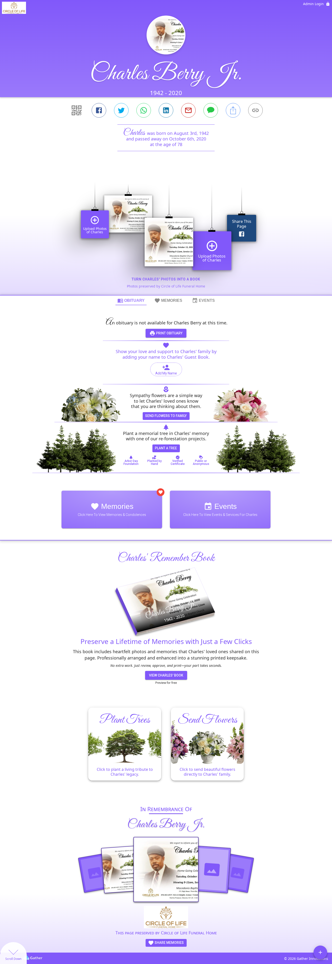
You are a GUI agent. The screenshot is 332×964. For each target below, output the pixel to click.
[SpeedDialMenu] (320, 952)
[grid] (166, 231)
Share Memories (169, 943)
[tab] (131, 300)
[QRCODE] (76, 110)
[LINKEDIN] (166, 110)
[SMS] (210, 110)
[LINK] (255, 110)
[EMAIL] (188, 110)
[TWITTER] (121, 110)
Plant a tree (166, 448)
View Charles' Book (166, 675)
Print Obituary (169, 333)
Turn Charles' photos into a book (166, 279)
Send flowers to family (166, 416)
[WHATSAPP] (143, 110)
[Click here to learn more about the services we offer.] (166, 917)
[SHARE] (233, 110)
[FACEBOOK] (99, 110)
